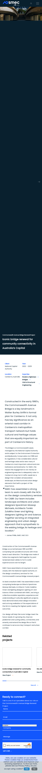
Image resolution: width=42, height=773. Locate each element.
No (34, 769)
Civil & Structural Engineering (28, 383)
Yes (26, 769)
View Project (6, 675)
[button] (4, 657)
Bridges (25, 379)
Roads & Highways (29, 377)
